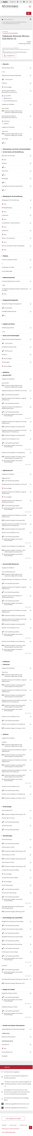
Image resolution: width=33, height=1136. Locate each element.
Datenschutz (23, 1125)
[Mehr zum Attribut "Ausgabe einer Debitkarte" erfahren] (30, 104)
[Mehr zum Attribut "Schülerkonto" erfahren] (30, 215)
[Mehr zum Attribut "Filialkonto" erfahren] (30, 163)
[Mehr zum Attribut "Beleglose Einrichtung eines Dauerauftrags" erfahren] (30, 929)
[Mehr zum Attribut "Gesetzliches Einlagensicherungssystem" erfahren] (30, 304)
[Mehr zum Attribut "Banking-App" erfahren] (30, 178)
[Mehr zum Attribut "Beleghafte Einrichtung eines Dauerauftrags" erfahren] (30, 921)
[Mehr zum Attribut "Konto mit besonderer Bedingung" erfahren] (30, 200)
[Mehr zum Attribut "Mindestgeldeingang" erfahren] (30, 207)
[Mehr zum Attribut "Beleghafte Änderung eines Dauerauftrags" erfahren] (30, 936)
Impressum (13, 1125)
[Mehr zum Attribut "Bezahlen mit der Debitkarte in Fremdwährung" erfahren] (30, 452)
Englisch (12, 2)
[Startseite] (2, 19)
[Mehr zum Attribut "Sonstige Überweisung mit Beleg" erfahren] (30, 877)
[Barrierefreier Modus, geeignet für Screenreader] (23, 1)
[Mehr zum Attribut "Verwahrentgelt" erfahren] (30, 362)
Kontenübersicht (9, 19)
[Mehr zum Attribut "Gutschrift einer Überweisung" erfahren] (30, 893)
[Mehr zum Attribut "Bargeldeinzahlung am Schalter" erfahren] (30, 993)
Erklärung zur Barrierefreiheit (10, 1129)
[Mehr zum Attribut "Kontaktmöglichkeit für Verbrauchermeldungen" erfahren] (30, 1029)
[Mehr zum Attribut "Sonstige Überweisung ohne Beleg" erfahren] (30, 870)
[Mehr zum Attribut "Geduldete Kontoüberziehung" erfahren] (30, 347)
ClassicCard (7, 121)
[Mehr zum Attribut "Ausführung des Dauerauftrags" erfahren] (30, 952)
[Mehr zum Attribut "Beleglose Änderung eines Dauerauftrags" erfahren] (30, 944)
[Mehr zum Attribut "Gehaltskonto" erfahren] (30, 230)
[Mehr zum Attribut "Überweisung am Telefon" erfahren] (30, 862)
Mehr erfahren (28, 418)
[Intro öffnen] (30, 1)
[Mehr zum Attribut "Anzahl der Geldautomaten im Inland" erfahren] (30, 281)
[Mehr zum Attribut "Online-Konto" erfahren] (30, 139)
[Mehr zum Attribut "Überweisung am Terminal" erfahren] (30, 855)
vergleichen (11, 56)
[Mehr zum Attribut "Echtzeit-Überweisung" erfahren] (30, 885)
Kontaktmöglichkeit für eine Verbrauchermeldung (14, 52)
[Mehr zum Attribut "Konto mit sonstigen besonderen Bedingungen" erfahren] (30, 246)
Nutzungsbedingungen (8, 1132)
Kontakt (4, 1125)
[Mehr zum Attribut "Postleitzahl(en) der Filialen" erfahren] (30, 267)
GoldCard (6, 123)
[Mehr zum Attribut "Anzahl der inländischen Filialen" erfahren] (30, 259)
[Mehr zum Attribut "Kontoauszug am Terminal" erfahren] (30, 818)
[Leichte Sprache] (27, 1)
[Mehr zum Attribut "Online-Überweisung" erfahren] (30, 839)
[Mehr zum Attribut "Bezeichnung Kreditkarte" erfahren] (30, 116)
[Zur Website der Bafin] (4, 2)
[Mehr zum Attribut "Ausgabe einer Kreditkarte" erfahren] (30, 127)
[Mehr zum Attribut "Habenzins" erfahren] (30, 83)
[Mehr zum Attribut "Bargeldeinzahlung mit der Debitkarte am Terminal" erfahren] (30, 390)
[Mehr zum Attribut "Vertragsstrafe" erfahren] (30, 1044)
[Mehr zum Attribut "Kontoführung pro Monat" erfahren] (30, 68)
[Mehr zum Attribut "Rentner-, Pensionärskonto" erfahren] (30, 238)
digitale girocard (8, 98)
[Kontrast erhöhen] (17, 1)
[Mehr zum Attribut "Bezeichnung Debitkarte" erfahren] (30, 90)
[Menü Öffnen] (30, 7)
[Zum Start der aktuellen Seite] (30, 1127)
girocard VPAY (7, 95)
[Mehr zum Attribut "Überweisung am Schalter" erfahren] (30, 847)
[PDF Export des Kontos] (30, 19)
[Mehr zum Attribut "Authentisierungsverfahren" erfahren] (30, 186)
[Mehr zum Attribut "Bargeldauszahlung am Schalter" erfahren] (30, 1007)
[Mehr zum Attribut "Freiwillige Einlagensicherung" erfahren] (30, 311)
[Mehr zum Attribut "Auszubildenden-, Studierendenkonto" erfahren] (30, 223)
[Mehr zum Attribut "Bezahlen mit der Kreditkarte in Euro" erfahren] (30, 716)
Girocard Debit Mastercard (10, 101)
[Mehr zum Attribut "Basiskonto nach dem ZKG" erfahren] (30, 155)
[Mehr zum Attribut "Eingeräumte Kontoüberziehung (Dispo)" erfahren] (30, 75)
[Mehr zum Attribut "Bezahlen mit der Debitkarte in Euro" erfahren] (30, 439)
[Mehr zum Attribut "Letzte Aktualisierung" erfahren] (30, 1052)
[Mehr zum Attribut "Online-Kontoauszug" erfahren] (30, 825)
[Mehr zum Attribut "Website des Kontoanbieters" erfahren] (30, 1037)
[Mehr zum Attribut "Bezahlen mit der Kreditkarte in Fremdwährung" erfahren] (30, 724)
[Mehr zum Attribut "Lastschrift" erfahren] (30, 965)
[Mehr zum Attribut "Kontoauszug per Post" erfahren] (30, 810)
